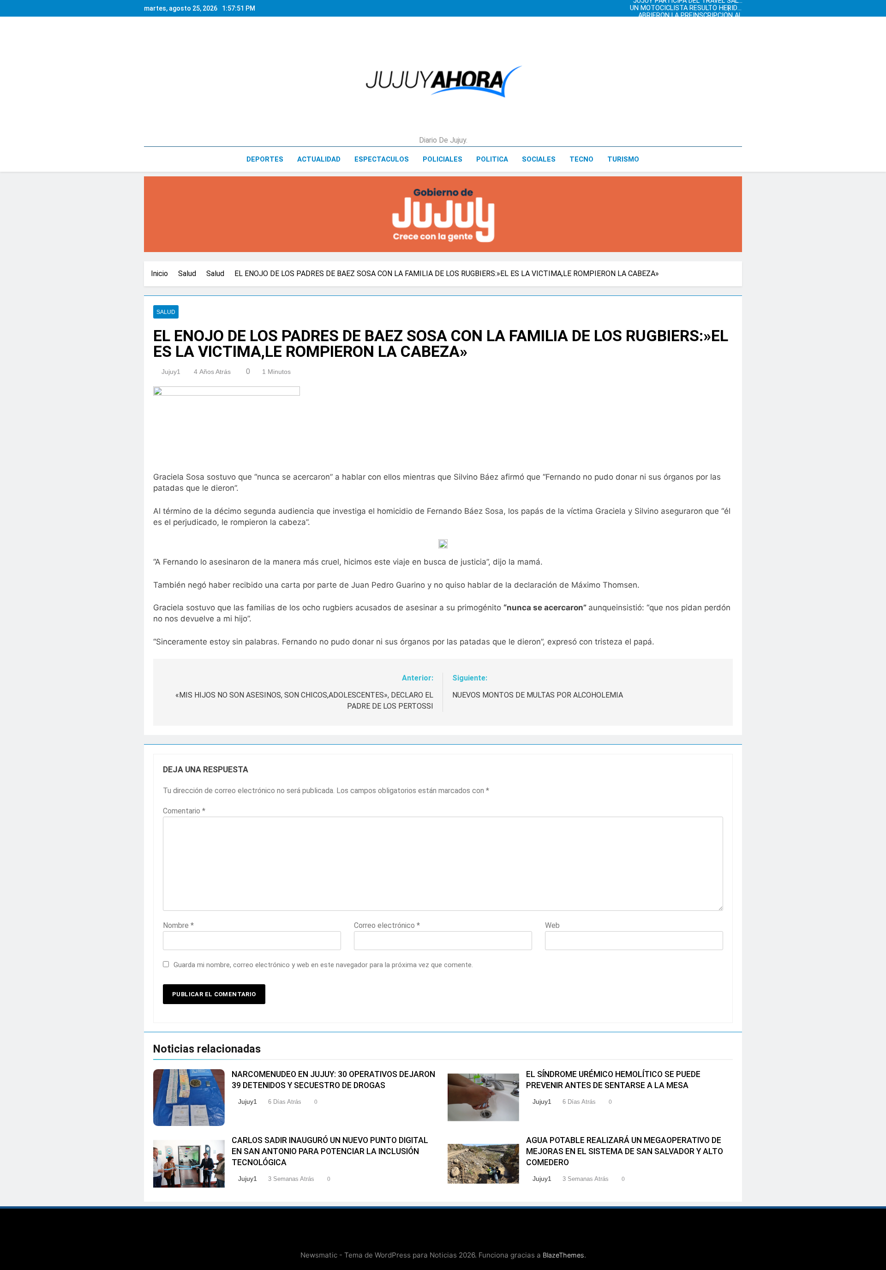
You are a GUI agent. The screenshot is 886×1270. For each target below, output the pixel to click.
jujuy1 (171, 371)
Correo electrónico (387, 925)
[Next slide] (737, 6)
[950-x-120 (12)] (443, 214)
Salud (165, 312)
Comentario (184, 811)
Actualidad (319, 159)
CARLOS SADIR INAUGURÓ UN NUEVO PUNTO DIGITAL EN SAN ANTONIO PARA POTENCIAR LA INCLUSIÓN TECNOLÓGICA (330, 1151)
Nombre (178, 925)
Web (552, 925)
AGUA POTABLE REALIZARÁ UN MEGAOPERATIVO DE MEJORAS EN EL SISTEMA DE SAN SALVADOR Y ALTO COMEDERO (624, 1151)
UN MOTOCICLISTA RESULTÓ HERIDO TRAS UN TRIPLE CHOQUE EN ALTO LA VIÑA (686, 8)
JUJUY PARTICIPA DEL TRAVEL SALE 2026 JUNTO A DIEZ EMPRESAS (687, 30)
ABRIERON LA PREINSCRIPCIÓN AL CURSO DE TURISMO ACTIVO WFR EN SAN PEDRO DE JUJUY (690, 15)
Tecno (581, 159)
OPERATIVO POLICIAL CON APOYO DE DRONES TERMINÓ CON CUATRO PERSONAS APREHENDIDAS (688, 23)
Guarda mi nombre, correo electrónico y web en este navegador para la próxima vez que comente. (323, 965)
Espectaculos (381, 159)
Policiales (442, 159)
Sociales (539, 159)
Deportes (264, 159)
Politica (492, 159)
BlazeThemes (563, 1255)
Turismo (623, 159)
